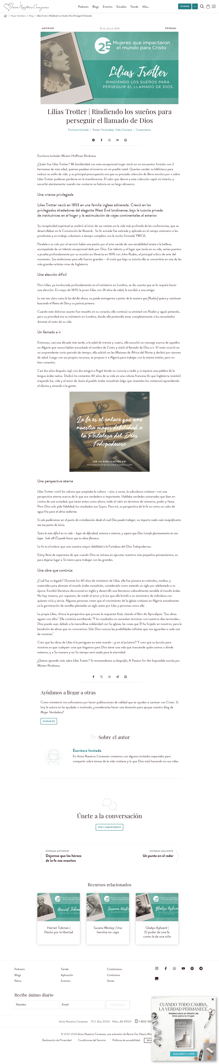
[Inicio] (5, 16)
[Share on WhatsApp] (109, 140)
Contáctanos (114, 969)
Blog (31, 15)
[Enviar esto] (118, 140)
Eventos (108, 6)
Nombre (21, 1004)
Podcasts (83, 6)
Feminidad (107, 129)
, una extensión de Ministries (118, 1034)
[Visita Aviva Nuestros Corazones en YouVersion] (156, 978)
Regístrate (118, 1005)
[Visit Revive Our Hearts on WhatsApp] (174, 968)
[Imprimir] (126, 140)
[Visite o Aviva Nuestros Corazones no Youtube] (183, 968)
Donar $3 (49, 721)
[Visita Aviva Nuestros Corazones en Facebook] (165, 968)
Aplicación (67, 975)
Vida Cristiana (123, 129)
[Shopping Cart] (208, 6)
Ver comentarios (109, 827)
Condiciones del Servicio (92, 1040)
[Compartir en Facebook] (101, 140)
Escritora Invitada (78, 129)
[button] (214, 6)
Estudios (121, 6)
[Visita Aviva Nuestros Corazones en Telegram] (201, 968)
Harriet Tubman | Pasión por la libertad (58, 930)
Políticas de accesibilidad (126, 1040)
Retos (17, 980)
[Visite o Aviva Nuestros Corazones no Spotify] (192, 968)
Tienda (134, 6)
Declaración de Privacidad (57, 1040)
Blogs (95, 6)
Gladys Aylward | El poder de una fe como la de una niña (157, 932)
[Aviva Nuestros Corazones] (26, 6)
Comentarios (143, 129)
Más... (145, 6)
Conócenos (113, 975)
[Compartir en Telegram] (93, 140)
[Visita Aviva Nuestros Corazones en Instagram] (156, 968)
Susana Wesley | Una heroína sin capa (108, 930)
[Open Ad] (184, 1029)
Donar (184, 6)
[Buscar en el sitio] (202, 6)
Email (65, 1004)
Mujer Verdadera (18, 15)
